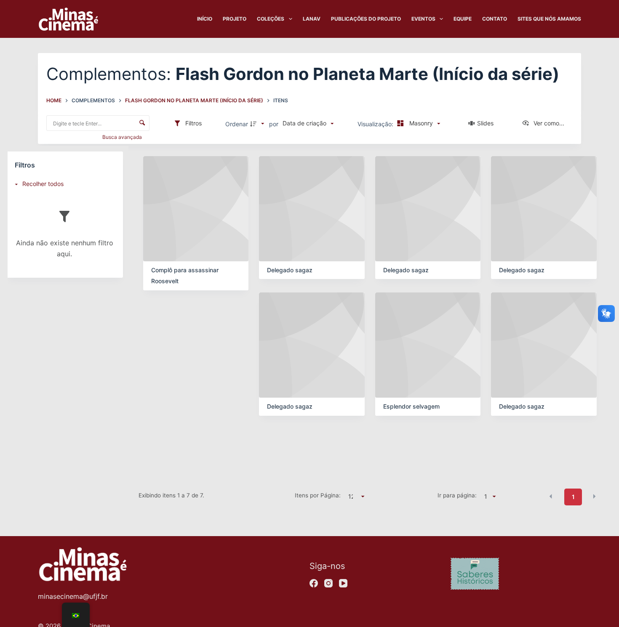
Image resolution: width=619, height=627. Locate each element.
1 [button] (573, 496)
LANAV (311, 19)
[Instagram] (328, 583)
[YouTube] (343, 583)
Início (204, 19)
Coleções (270, 19)
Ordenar (236, 124)
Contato (494, 19)
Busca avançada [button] (122, 137)
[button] (551, 496)
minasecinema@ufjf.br (73, 596)
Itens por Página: (318, 495)
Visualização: (376, 124)
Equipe (463, 19)
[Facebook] (314, 583)
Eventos (423, 19)
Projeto (234, 19)
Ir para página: (457, 495)
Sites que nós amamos (549, 19)
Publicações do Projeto (366, 19)
